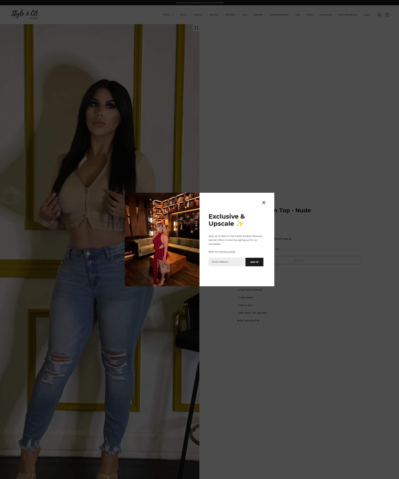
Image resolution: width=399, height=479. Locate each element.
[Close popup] (264, 202)
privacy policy (227, 251)
